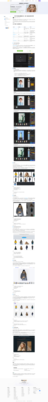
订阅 (39, 390)
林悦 (14, 17)
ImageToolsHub (6, 25)
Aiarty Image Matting (15, 45)
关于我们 (29, 388)
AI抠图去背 (23, 388)
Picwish (14, 36)
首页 (13, 376)
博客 (14, 376)
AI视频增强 (9, 388)
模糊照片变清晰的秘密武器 (16, 370)
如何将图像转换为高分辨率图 (27, 370)
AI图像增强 (15, 388)
